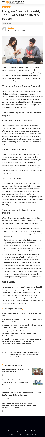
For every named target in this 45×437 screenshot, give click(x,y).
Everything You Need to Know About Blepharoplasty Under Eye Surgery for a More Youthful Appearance (20, 333)
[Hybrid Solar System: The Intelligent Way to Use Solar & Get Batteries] (37, 382)
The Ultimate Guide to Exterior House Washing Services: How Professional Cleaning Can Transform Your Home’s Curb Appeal (21, 341)
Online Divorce (15, 355)
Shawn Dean (11, 28)
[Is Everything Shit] (15, 2)
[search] (41, 2)
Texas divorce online (30, 355)
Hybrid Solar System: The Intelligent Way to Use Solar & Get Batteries (15, 382)
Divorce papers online (30, 352)
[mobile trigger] (4, 2)
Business (6, 7)
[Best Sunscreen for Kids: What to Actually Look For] (37, 371)
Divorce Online (15, 352)
